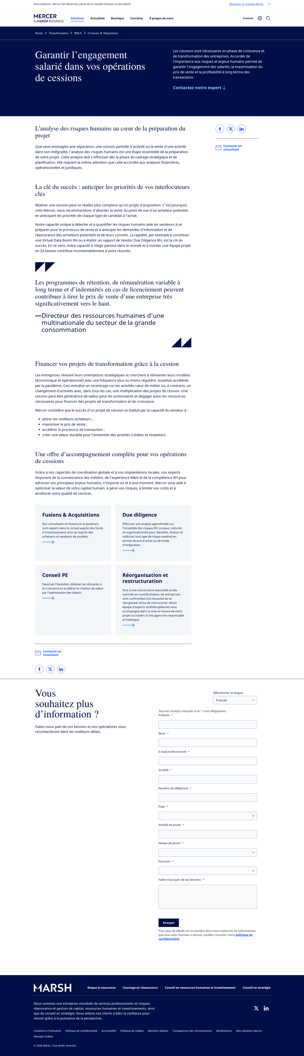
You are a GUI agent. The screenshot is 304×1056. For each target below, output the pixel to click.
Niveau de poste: (170, 843)
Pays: (162, 807)
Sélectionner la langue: (228, 693)
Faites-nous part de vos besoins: (180, 880)
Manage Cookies (43, 1036)
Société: (164, 770)
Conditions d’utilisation (47, 1031)
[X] (256, 1008)
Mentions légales (158, 1031)
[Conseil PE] (73, 598)
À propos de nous (161, 18)
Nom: (162, 733)
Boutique (117, 18)
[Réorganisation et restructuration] (153, 625)
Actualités (97, 18)
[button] (269, 4)
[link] (39, 669)
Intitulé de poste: (170, 825)
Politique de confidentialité (81, 1031)
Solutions (77, 18)
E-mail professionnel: (173, 752)
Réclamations (224, 1031)
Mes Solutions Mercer (249, 1031)
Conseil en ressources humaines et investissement (200, 988)
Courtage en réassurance (140, 988)
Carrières (136, 18)
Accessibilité (109, 1031)
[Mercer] (49, 18)
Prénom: (164, 715)
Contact (248, 18)
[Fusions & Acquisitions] (73, 542)
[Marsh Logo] (52, 988)
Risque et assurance (101, 988)
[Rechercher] (268, 18)
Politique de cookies (132, 1031)
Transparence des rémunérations (192, 1031)
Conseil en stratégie (256, 988)
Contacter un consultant (52, 653)
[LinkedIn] (266, 1008)
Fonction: (165, 861)
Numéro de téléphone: (174, 788)
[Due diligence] (153, 550)
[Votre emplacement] (260, 18)
